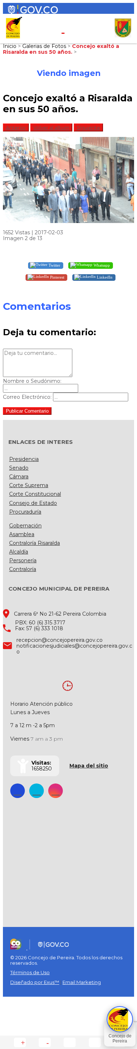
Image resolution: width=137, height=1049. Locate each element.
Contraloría (22, 569)
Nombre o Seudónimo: (32, 381)
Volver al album (51, 127)
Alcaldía (18, 551)
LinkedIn (104, 277)
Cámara (18, 476)
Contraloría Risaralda (34, 543)
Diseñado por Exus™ (34, 982)
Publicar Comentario (27, 411)
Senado (18, 468)
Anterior (16, 127)
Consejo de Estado (33, 503)
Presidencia (24, 459)
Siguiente (88, 127)
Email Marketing (81, 982)
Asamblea (21, 534)
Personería (23, 560)
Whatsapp (101, 265)
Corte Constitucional (35, 494)
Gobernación (25, 525)
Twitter (53, 265)
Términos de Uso (30, 972)
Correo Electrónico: (27, 397)
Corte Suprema (28, 485)
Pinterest (56, 277)
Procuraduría (25, 512)
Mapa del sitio (88, 765)
